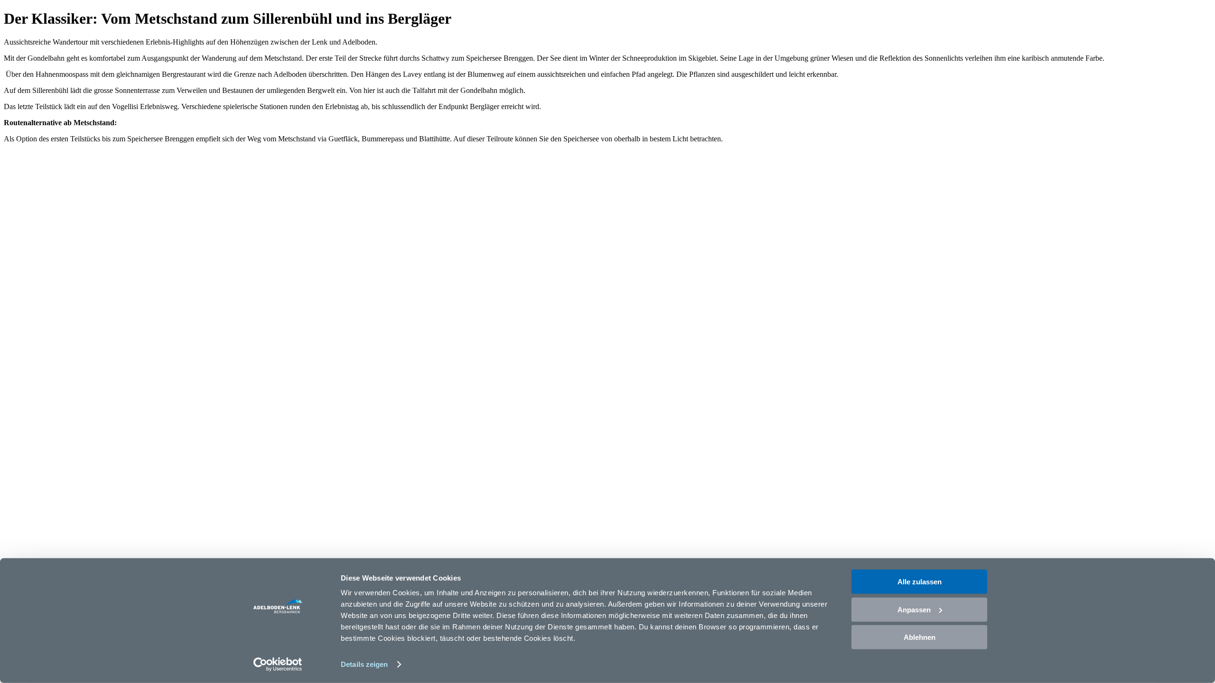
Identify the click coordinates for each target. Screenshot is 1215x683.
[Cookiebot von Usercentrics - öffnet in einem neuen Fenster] (277, 664)
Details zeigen (364, 664)
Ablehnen (919, 637)
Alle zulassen (919, 582)
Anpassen (914, 609)
